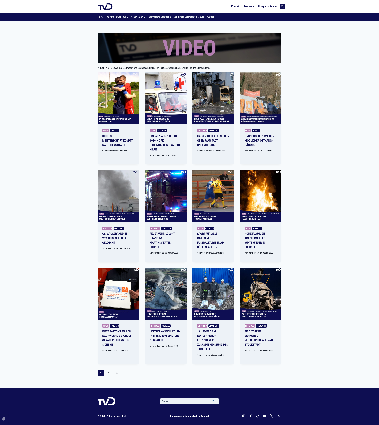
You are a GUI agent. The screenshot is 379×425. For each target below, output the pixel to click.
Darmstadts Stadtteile (159, 16)
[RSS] (278, 416)
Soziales (114, 131)
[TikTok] (257, 416)
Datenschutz (191, 415)
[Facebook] (251, 416)
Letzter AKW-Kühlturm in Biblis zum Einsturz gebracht (165, 335)
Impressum (176, 415)
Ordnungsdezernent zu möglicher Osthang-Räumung (260, 140)
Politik (256, 131)
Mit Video (202, 131)
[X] (271, 416)
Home (101, 16)
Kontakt (235, 6)
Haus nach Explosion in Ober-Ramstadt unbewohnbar (213, 140)
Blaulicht (214, 131)
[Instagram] (244, 416)
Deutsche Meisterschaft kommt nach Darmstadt (117, 140)
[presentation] (118, 98)
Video (105, 131)
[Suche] (213, 401)
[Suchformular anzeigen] (282, 6)
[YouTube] (264, 416)
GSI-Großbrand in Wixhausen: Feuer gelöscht (114, 238)
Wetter (210, 16)
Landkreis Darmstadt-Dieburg (189, 16)
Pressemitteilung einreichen (260, 6)
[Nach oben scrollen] (372, 422)
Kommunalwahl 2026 (117, 16)
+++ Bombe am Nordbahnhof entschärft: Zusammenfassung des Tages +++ (212, 340)
